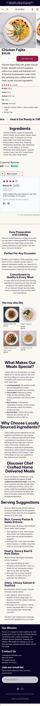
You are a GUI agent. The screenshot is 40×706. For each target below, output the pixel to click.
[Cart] (37, 9)
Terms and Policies (20, 699)
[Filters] (2, 174)
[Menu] (2, 9)
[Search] (7, 9)
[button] (7, 85)
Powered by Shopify (27, 694)
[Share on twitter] (8, 203)
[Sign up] (35, 679)
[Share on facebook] (4, 203)
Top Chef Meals (16, 694)
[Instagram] (22, 689)
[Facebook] (18, 689)
